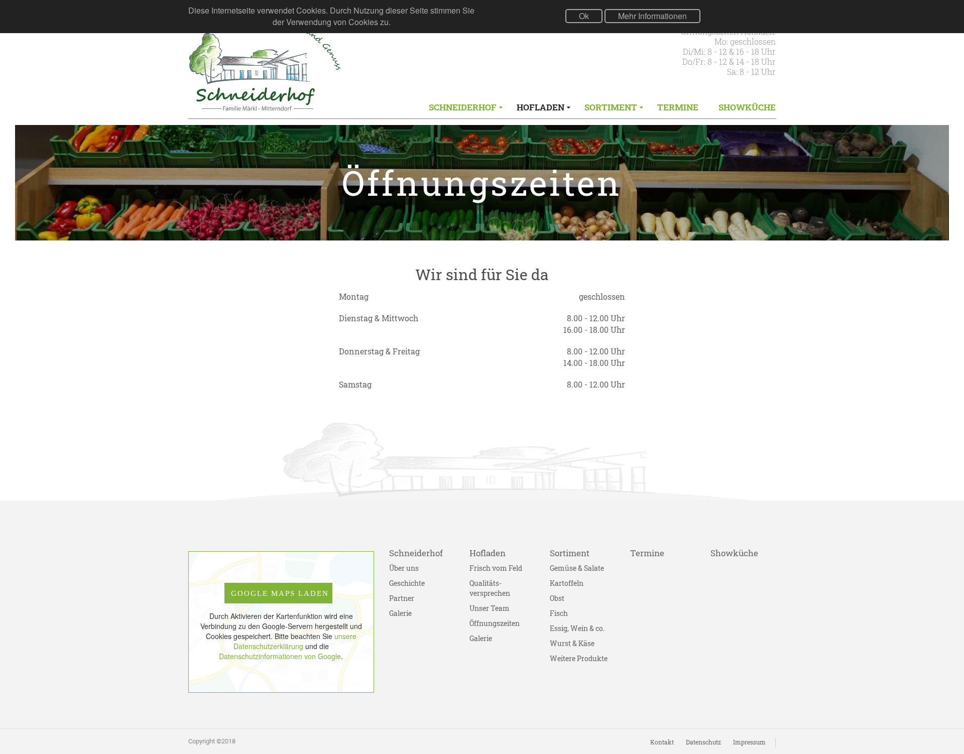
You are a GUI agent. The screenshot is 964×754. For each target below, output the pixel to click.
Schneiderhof (463, 107)
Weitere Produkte (579, 658)
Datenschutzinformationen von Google (280, 656)
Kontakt (662, 742)
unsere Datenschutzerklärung (294, 641)
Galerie (400, 613)
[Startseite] (264, 67)
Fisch (559, 613)
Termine (677, 107)
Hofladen (540, 107)
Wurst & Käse (572, 643)
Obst (557, 598)
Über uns (404, 568)
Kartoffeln (566, 583)
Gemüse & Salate (577, 568)
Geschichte (407, 583)
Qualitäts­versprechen (489, 588)
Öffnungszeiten (494, 623)
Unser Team (489, 608)
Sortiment (610, 107)
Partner (401, 598)
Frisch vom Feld (495, 568)
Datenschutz (703, 742)
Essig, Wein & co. (577, 628)
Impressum (749, 742)
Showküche (747, 107)
